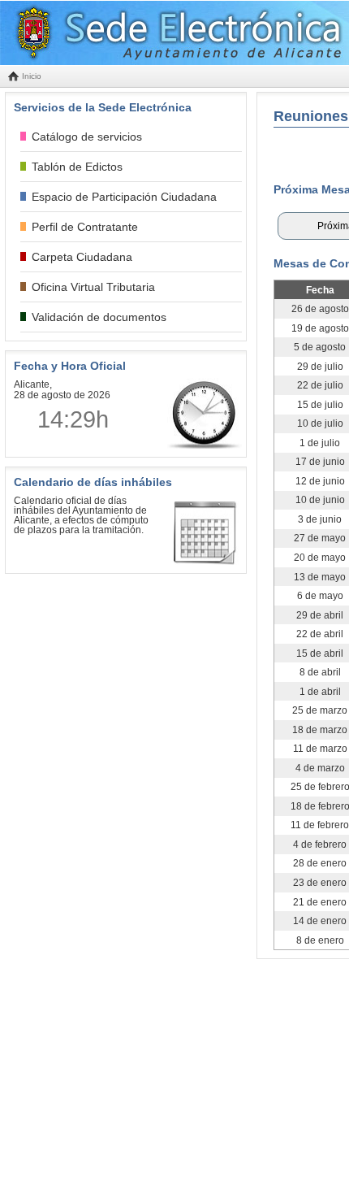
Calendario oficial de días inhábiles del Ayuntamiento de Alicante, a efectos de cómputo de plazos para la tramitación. (81, 515)
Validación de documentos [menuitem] (99, 316)
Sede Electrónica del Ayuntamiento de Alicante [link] (170, 33)
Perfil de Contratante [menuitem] (85, 226)
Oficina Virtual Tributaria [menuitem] (93, 286)
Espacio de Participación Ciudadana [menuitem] (124, 196)
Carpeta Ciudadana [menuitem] (82, 256)
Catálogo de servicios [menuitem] (87, 136)
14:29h (73, 419)
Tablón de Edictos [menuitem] (77, 166)
